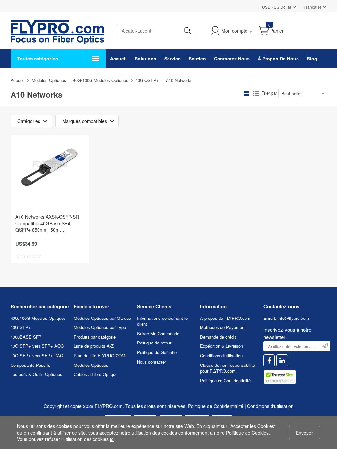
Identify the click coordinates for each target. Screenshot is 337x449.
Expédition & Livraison (221, 346)
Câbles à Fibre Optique (95, 374)
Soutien (197, 58)
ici (112, 439)
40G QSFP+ (147, 80)
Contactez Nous (232, 58)
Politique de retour (154, 343)
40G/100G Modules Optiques (100, 80)
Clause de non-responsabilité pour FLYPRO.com (227, 368)
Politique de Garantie (157, 352)
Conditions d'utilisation (221, 355)
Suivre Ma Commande (158, 333)
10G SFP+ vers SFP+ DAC (37, 355)
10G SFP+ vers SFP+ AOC (37, 346)
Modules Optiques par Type (100, 327)
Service (172, 58)
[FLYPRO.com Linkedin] (282, 360)
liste (256, 93)
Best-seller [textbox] (291, 93)
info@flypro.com (293, 318)
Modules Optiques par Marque (102, 318)
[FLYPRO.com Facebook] (269, 360)
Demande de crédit (218, 337)
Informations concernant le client (162, 321)
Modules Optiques (49, 80)
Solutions (145, 58)
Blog (312, 58)
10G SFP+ (21, 327)
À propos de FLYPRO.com (225, 318)
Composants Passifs (30, 365)
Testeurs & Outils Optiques (36, 374)
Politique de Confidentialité (225, 380)
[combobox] (302, 93)
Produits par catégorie (95, 337)
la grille (246, 93)
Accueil (118, 58)
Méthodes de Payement (223, 327)
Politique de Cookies (247, 432)
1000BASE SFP (26, 337)
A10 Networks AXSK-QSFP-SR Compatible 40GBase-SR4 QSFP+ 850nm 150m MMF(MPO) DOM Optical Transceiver (47, 223)
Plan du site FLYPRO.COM (99, 355)
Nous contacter (151, 362)
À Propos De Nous (278, 58)
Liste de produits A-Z (94, 346)
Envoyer (304, 432)
